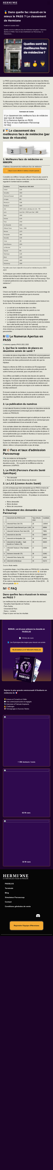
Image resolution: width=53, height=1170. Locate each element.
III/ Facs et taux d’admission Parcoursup (21, 123)
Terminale (9, 888)
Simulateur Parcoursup (14, 897)
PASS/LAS (9, 884)
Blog (7, 893)
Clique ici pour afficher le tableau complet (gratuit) (23, 171)
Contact (8, 902)
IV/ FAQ (7, 125)
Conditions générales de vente (18, 906)
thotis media (13, 565)
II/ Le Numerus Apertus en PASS (18, 120)
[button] (48, 3)
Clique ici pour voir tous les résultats (15, 613)
